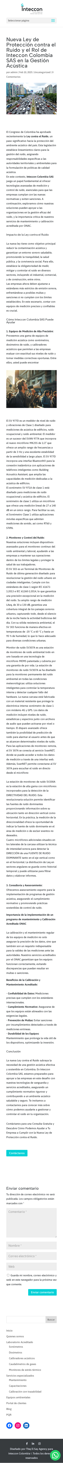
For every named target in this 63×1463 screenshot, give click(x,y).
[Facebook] (27, 1443)
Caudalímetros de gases (22, 1364)
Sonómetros (16, 1346)
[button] (55, 1455)
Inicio (9, 1330)
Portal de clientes (16, 1403)
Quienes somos (15, 1336)
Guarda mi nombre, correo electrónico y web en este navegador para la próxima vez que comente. (31, 1280)
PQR (8, 1414)
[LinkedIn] (33, 1443)
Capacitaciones (17, 1385)
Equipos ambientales (18, 1397)
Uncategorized (42, 72)
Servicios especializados (20, 1375)
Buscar (51, 1319)
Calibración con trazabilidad (25, 1391)
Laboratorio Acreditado (19, 1342)
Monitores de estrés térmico (25, 1369)
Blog (9, 1408)
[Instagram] (39, 1443)
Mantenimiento (18, 1379)
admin (14, 72)
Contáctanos (17, 1153)
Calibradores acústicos (22, 1358)
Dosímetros (15, 1352)
